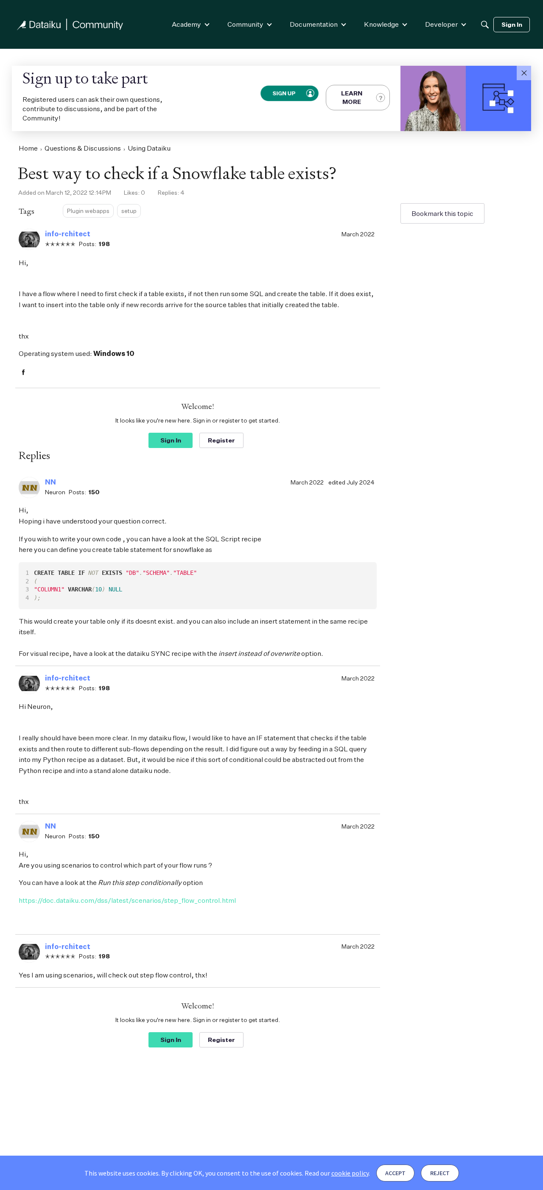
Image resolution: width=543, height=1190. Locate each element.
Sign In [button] (170, 440)
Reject (440, 1173)
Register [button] (221, 440)
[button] (524, 73)
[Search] (485, 24)
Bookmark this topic (442, 213)
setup (129, 210)
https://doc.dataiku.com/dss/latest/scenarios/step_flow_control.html (127, 900)
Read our (337, 1173)
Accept (395, 1173)
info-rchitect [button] (67, 234)
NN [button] (50, 482)
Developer (441, 24)
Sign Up (283, 93)
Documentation (314, 24)
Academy (186, 24)
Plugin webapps (88, 210)
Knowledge (381, 24)
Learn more (351, 97)
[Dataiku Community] (70, 24)
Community (245, 24)
